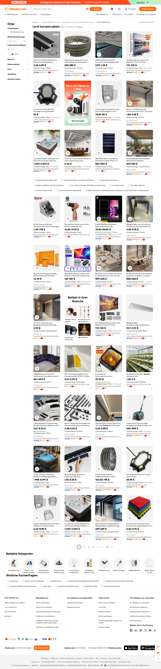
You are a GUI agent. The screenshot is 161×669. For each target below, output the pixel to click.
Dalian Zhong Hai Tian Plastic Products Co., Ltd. (77, 384)
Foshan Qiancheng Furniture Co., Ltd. (139, 284)
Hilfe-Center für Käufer (107, 603)
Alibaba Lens (10, 648)
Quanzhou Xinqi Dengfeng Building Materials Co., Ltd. (46, 336)
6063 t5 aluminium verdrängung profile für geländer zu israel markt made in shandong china (118, 190)
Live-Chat (102, 607)
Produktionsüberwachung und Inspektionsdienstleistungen (47, 622)
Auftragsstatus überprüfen (139, 612)
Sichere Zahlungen (43, 603)
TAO (96, 658)
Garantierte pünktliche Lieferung (48, 612)
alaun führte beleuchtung (109, 180)
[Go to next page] (112, 547)
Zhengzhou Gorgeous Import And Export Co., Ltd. (108, 333)
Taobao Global (88, 658)
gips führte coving (91, 586)
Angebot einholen (73, 607)
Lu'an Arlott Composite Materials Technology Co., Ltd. (108, 73)
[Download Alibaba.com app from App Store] (131, 647)
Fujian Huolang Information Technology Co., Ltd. (139, 237)
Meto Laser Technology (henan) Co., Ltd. (139, 70)
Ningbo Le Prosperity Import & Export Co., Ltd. (108, 386)
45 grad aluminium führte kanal (46, 180)
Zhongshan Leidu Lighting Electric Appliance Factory (77, 488)
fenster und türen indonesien (34, 581)
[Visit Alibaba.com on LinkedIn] (135, 630)
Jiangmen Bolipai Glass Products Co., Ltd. (108, 169)
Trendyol (103, 658)
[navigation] (18, 285)
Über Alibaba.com (12, 598)
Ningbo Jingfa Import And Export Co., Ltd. (46, 234)
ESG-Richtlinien (10, 612)
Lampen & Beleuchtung (50, 22)
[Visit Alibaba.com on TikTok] (154, 630)
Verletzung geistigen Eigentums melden (110, 622)
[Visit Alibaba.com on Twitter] (140, 630)
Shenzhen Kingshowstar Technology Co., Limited (77, 73)
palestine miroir (56, 581)
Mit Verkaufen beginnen (138, 607)
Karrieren (8, 616)
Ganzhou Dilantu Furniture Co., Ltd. (108, 284)
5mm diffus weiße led (137, 185)
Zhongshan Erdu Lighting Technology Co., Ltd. (139, 122)
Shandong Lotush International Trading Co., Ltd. (46, 169)
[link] (158, 647)
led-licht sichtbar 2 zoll (44, 190)
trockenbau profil (118, 185)
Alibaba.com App (115, 648)
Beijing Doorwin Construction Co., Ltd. (139, 172)
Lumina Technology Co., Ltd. (43, 119)
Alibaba (35, 22)
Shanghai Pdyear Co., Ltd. (42, 287)
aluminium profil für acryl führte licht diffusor (79, 180)
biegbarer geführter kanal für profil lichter (50, 185)
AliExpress (45, 658)
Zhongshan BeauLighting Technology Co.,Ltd (77, 169)
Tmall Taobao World (67, 658)
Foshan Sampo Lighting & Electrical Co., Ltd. (77, 436)
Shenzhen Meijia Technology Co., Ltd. (108, 436)
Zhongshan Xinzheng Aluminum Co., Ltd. (46, 70)
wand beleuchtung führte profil (68, 586)
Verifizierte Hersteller (75, 603)
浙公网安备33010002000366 (119, 665)
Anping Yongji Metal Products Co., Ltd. (108, 119)
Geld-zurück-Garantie (44, 607)
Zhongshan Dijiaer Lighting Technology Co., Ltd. (46, 438)
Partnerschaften (136, 621)
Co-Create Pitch (11, 607)
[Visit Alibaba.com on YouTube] (150, 630)
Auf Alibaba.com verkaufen (139, 603)
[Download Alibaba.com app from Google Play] (148, 647)
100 (107, 547)
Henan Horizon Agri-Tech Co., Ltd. (138, 384)
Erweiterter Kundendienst (45, 616)
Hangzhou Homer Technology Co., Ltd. (46, 387)
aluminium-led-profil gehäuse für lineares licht (83, 581)
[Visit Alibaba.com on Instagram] (145, 630)
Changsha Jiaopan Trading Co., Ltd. (77, 234)
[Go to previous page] (74, 547)
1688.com (54, 658)
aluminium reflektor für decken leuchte (23, 586)
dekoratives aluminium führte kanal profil (119, 581)
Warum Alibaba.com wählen (15, 603)
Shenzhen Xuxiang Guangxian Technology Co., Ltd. (77, 284)
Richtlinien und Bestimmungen (47, 627)
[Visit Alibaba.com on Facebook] (131, 630)
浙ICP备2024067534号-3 (140, 665)
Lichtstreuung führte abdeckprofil (69, 190)
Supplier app (69, 648)
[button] (87, 9)
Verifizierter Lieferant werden (140, 616)
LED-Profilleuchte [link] (103, 22)
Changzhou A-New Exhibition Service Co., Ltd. (108, 236)
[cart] (119, 9)
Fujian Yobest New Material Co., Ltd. (139, 336)
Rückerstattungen (105, 616)
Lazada (78, 658)
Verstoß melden (104, 627)
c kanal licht (14, 581)
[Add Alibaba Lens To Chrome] (42, 647)
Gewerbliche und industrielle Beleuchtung (77, 22)
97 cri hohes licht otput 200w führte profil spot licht (88, 185)
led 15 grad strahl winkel (112, 586)
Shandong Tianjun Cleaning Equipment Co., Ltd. (139, 433)
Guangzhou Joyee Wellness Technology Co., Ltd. (46, 485)
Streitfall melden (105, 612)
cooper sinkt (47, 586)
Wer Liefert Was (115, 658)
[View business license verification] (102, 665)
